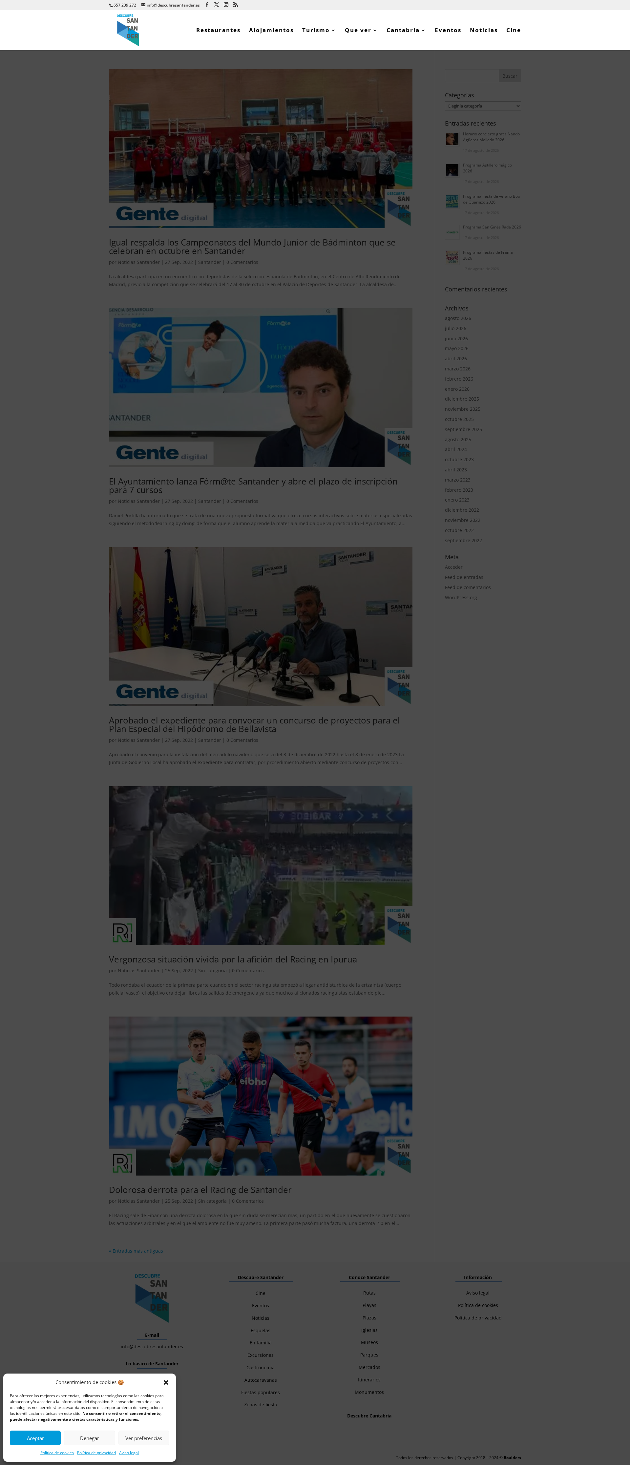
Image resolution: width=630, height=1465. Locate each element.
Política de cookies (57, 1452)
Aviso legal (129, 1452)
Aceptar (35, 1438)
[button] (166, 1382)
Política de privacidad (96, 1452)
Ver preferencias (143, 1438)
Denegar (89, 1438)
